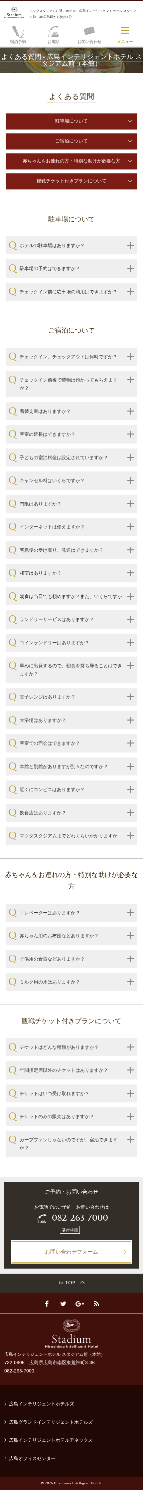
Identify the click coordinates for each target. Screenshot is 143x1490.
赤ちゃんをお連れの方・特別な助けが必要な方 (71, 160)
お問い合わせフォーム (71, 1251)
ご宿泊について (71, 141)
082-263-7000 (80, 1218)
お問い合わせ (89, 41)
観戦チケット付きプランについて (71, 180)
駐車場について (71, 121)
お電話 (54, 41)
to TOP (67, 1283)
